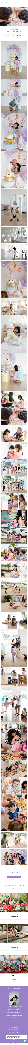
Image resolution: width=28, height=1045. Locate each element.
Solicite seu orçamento (14, 876)
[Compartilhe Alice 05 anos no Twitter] (15, 872)
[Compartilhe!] (14, 76)
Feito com (14, 1043)
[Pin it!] (18, 76)
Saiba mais (14, 1020)
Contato (14, 1039)
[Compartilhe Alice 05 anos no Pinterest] (17, 872)
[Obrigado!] (10, 76)
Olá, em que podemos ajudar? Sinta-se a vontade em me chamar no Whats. (14, 1037)
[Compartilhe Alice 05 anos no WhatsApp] (12, 872)
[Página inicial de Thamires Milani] (4, 3)
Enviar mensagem (14, 1027)
